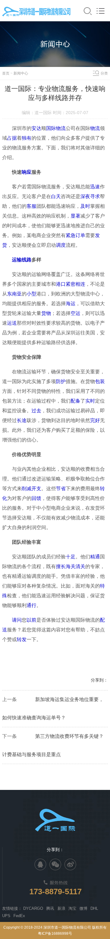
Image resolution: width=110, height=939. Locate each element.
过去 (36, 410)
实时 (90, 400)
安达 (36, 128)
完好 (95, 420)
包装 (100, 381)
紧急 (70, 235)
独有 (26, 138)
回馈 (36, 498)
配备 (75, 400)
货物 (46, 313)
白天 (56, 196)
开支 (36, 488)
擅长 (61, 566)
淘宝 (72, 908)
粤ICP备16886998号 (55, 933)
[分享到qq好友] (40, 864)
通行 (31, 605)
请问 (17, 620)
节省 (61, 488)
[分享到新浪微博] (70, 864)
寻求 (95, 196)
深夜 (85, 196)
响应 (26, 172)
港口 (61, 284)
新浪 (61, 908)
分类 (104, 73)
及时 (85, 206)
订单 (80, 235)
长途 (22, 420)
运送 (12, 323)
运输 (17, 259)
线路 (26, 259)
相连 (80, 284)
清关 (80, 566)
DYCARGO (33, 908)
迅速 (95, 186)
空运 (75, 313)
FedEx (19, 915)
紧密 (70, 284)
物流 (95, 128)
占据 (12, 138)
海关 (70, 566)
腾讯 (50, 908)
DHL (94, 908)
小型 (31, 293)
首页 (5, 73)
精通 (95, 556)
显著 (75, 215)
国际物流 (56, 128)
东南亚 (14, 293)
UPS (6, 915)
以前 (31, 620)
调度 (61, 245)
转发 (22, 639)
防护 (61, 381)
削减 (26, 488)
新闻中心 (20, 73)
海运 (70, 303)
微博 (83, 908)
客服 (31, 206)
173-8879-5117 (55, 891)
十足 (70, 556)
